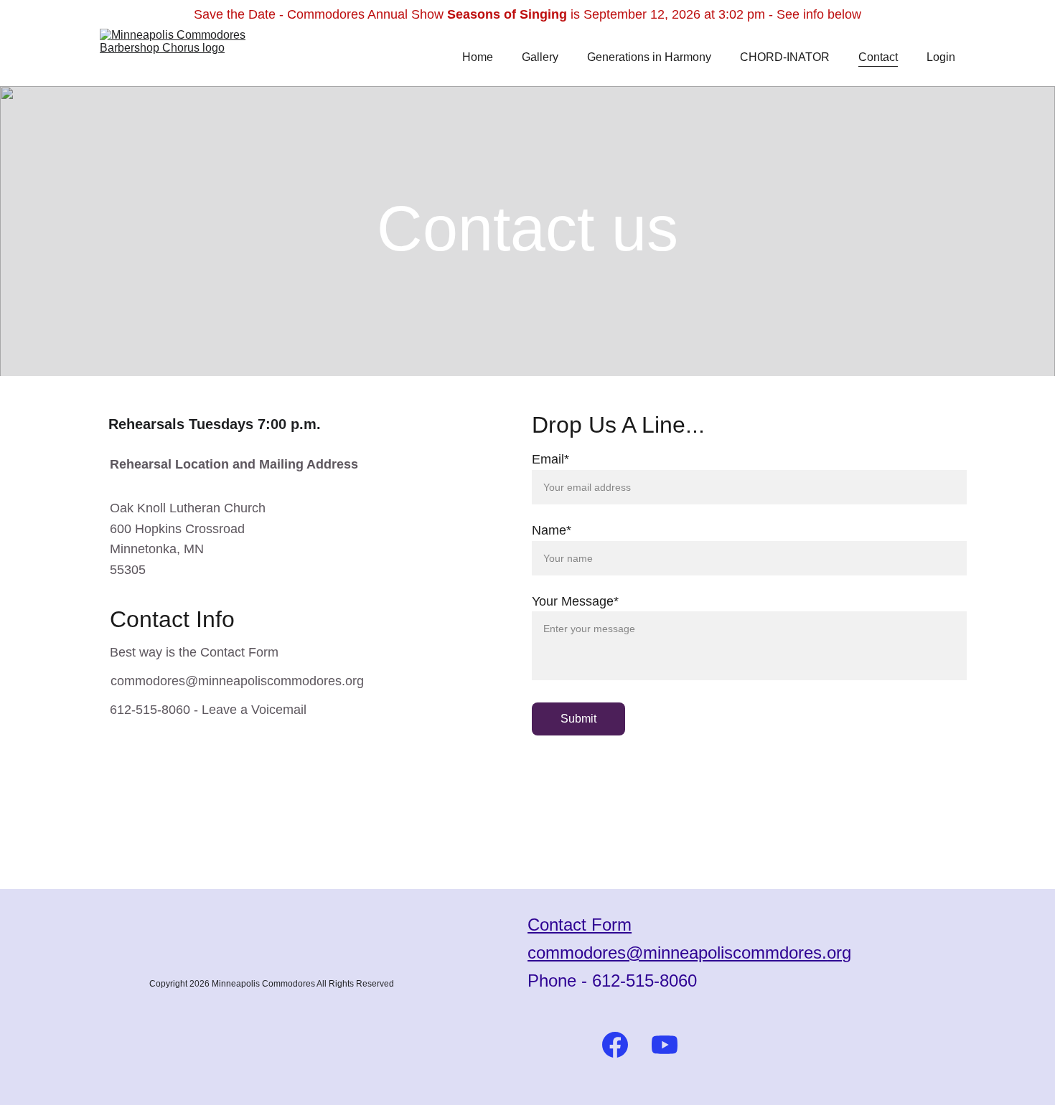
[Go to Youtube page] (664, 1045)
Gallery (540, 57)
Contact (878, 57)
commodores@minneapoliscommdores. (677, 952)
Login (941, 57)
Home (477, 57)
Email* (550, 459)
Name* (551, 530)
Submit (578, 719)
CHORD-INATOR (785, 57)
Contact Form (580, 924)
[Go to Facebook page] (615, 1045)
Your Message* (575, 601)
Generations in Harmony (649, 57)
